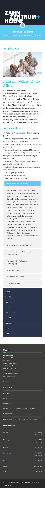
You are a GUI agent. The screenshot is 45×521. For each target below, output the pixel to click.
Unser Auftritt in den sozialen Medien (19, 409)
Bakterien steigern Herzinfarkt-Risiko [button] (19, 245)
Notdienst (7, 414)
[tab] (22, 183)
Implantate (8, 388)
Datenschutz (8, 398)
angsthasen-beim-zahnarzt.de (10, 373)
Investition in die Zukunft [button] (15, 277)
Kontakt (9, 328)
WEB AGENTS (7, 485)
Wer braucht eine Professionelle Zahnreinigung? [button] (17, 262)
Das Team (9, 297)
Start (7, 292)
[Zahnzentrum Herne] (22, 17)
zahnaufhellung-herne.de (9, 368)
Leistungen (10, 312)
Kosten (8, 318)
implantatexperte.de (8, 366)
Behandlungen (16, 36)
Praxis (8, 302)
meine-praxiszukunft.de (9, 376)
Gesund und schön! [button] (13, 270)
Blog (7, 333)
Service (8, 323)
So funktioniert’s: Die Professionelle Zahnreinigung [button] (19, 253)
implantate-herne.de (8, 371)
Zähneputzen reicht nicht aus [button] (17, 183)
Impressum (7, 403)
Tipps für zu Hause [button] (13, 283)
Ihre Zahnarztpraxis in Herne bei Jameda (20, 419)
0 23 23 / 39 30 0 (12, 363)
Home (6, 36)
